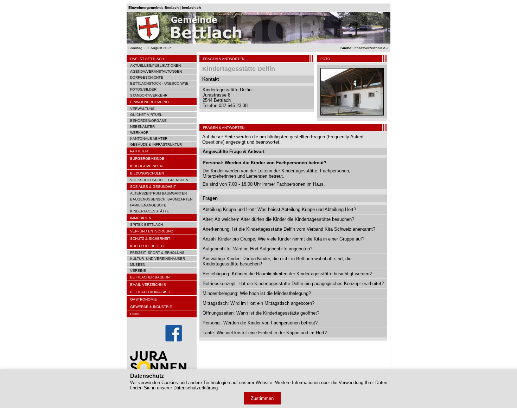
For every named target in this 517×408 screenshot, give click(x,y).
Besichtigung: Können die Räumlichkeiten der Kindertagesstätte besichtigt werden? (287, 273)
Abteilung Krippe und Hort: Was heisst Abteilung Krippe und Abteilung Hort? (279, 209)
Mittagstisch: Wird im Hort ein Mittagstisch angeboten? (258, 303)
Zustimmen (262, 398)
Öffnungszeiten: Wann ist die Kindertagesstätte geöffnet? (261, 313)
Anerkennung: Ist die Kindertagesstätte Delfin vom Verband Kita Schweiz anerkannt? (289, 229)
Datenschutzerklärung (195, 387)
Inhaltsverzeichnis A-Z (364, 48)
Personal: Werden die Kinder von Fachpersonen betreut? (260, 322)
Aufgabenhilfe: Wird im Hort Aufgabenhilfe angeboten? (257, 248)
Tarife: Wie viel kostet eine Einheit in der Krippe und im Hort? (265, 332)
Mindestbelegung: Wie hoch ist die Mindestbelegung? (257, 293)
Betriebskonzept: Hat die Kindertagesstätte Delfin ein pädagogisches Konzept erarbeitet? (293, 283)
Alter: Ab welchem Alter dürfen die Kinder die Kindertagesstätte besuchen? (278, 219)
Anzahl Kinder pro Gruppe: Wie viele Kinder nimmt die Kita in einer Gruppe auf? (283, 239)
